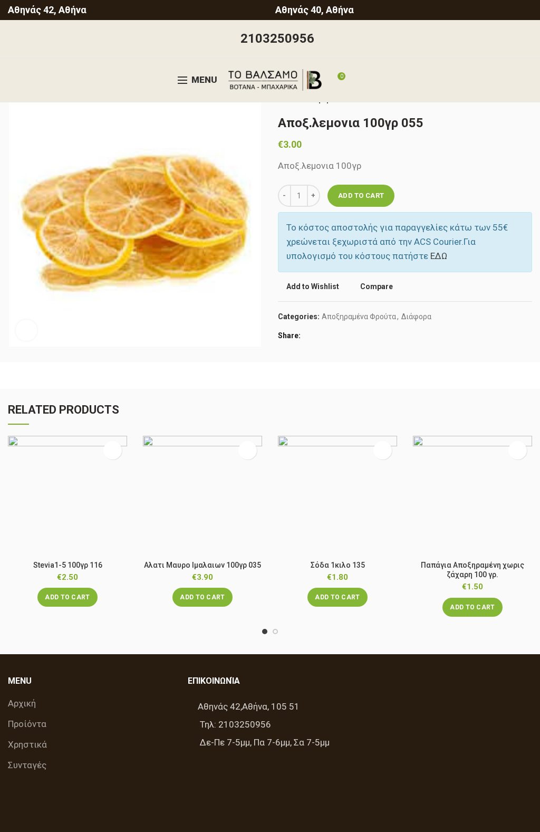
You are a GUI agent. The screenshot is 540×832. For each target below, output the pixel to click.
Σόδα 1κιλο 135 (338, 565)
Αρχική (22, 703)
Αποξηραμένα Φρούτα (359, 316)
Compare (376, 287)
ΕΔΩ (438, 256)
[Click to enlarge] (26, 330)
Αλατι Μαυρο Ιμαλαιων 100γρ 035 (202, 565)
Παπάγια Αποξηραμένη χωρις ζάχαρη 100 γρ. (472, 570)
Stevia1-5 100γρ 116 (67, 565)
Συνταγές (27, 765)
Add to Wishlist (312, 286)
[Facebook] (311, 336)
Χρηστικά (27, 744)
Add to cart (361, 195)
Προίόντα (27, 724)
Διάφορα (416, 316)
